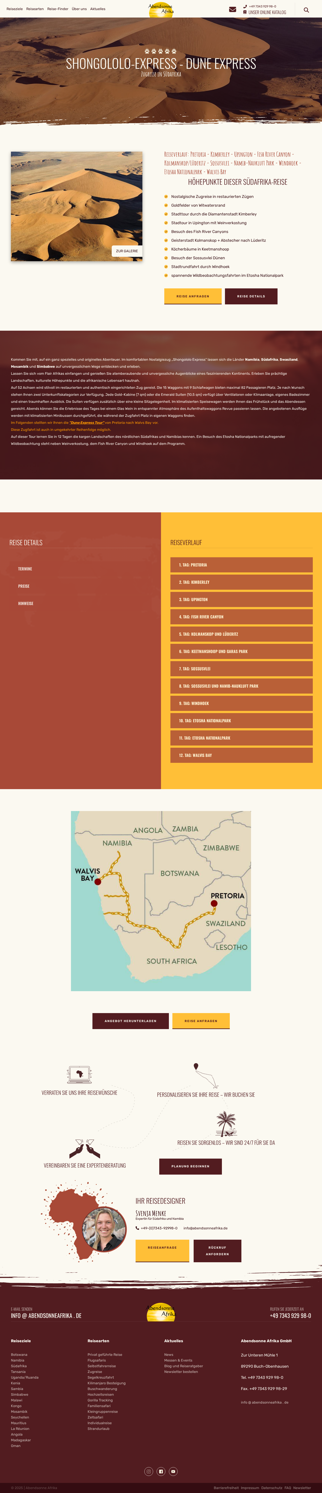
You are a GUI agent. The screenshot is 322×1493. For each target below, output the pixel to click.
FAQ (288, 1488)
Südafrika (269, 359)
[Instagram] (148, 1471)
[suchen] (306, 10)
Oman (16, 1446)
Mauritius (18, 1423)
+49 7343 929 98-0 (290, 1315)
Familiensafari (99, 1406)
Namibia (252, 359)
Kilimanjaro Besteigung (107, 1383)
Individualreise (100, 1423)
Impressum (250, 1488)
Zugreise (95, 1372)
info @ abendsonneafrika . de (46, 1315)
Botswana (19, 1355)
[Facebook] (161, 1471)
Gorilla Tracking (100, 1400)
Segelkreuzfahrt (101, 1377)
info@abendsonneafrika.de (206, 1228)
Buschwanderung (102, 1389)
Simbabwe (46, 366)
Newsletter (302, 1488)
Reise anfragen (193, 296)
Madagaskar (21, 1440)
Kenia (15, 1383)
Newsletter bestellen (181, 1372)
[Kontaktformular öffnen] (232, 9)
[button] (84, 228)
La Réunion (20, 1429)
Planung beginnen (191, 1166)
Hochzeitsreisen (101, 1394)
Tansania (18, 1372)
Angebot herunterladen (131, 1021)
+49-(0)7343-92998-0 (159, 1228)
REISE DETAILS (251, 296)
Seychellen (20, 1417)
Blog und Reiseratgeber (183, 1366)
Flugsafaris (97, 1360)
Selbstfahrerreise (102, 1366)
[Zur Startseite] (161, 9)
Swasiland (288, 359)
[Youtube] (173, 1471)
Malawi (16, 1400)
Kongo (16, 1406)
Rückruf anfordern (217, 1251)
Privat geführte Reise (105, 1355)
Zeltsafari (95, 1417)
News (168, 1355)
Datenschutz (271, 1488)
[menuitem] (15, 9)
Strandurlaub (99, 1429)
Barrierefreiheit (226, 1488)
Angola (17, 1434)
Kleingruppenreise (103, 1412)
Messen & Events (178, 1360)
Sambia (17, 1389)
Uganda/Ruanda (25, 1377)
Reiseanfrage (162, 1248)
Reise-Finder (57, 9)
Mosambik (19, 366)
